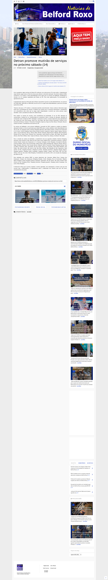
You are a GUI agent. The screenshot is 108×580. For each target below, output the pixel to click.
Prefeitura (62, 23)
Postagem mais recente (22, 207)
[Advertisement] (25, 80)
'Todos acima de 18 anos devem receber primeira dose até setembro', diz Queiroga (26, 199)
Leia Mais (79, 177)
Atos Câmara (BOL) (50, 23)
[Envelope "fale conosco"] (23, 1)
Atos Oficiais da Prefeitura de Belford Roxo (32, 23)
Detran (40, 57)
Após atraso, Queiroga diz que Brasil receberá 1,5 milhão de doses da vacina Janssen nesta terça (52, 199)
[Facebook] (16, 1)
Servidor (72, 23)
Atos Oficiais (53, 565)
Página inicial (40, 207)
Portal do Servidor (46, 571)
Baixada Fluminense (31, 57)
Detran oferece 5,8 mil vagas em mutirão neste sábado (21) (52, 86)
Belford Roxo (81, 23)
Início (17, 23)
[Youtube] (18, 1)
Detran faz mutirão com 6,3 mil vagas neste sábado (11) (51, 80)
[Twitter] (14, 1)
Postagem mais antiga (59, 207)
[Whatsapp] (21, 1)
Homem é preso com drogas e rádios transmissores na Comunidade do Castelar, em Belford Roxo (80, 101)
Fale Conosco (46, 568)
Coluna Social (53, 568)
